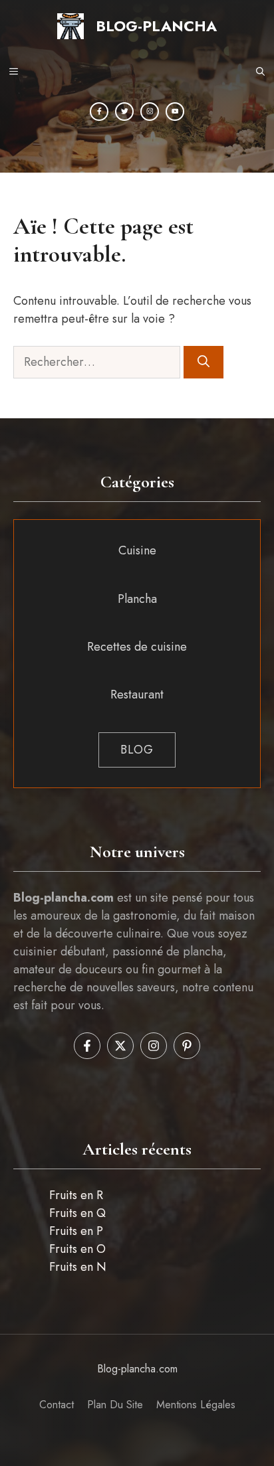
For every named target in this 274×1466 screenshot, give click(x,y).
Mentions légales (195, 1404)
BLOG (137, 749)
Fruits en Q (77, 1213)
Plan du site (115, 1404)
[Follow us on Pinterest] (187, 1045)
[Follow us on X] (120, 1045)
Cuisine (137, 550)
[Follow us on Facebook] (87, 1045)
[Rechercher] (203, 362)
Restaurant (137, 694)
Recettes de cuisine (137, 646)
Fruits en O (77, 1249)
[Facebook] (99, 111)
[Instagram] (149, 111)
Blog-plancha (156, 26)
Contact (56, 1404)
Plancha (137, 599)
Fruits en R (76, 1195)
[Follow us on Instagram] (153, 1045)
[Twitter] (124, 111)
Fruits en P (76, 1231)
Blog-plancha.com (137, 1368)
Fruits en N (77, 1266)
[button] (260, 72)
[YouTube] (175, 111)
